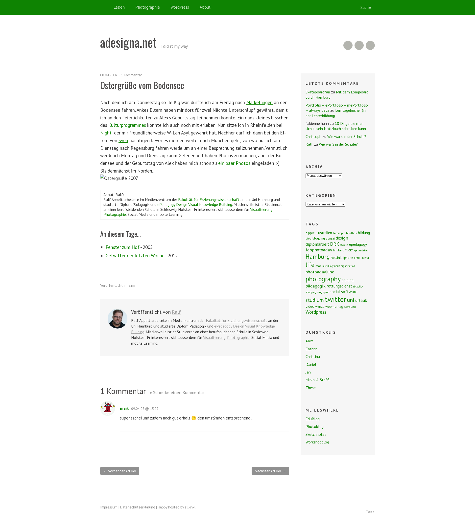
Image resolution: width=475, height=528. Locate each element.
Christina (313, 356)
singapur (323, 292)
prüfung (348, 280)
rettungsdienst (339, 286)
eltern (344, 244)
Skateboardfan (318, 91)
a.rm (131, 285)
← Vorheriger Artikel (119, 470)
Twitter (370, 45)
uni (350, 299)
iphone (348, 258)
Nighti (106, 133)
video (310, 306)
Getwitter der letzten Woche (135, 255)
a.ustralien (324, 232)
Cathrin (311, 348)
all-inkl (190, 507)
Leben (119, 7)
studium (315, 299)
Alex (309, 340)
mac (318, 266)
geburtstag (361, 250)
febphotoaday (319, 250)
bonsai (330, 238)
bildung (364, 232)
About (205, 7)
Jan (308, 372)
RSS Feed (348, 45)
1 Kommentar (131, 75)
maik (124, 408)
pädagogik (316, 286)
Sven (123, 140)
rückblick (358, 286)
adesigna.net (128, 42)
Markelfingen (259, 102)
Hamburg (318, 257)
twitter (335, 299)
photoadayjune (320, 272)
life (310, 265)
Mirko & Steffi (318, 379)
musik (325, 266)
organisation (348, 266)
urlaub (361, 300)
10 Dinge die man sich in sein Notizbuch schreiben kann (336, 126)
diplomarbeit (317, 244)
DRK (334, 244)
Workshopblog (317, 442)
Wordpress (316, 312)
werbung (350, 306)
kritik (357, 258)
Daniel (311, 364)
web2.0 (319, 306)
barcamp (338, 233)
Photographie (147, 7)
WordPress (179, 7)
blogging (318, 238)
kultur (365, 258)
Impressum (109, 507)
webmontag (334, 306)
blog (308, 238)
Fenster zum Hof (123, 247)
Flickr (359, 45)
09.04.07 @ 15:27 (145, 408)
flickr (349, 249)
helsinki (336, 257)
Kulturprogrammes (127, 125)
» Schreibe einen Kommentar (177, 392)
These (311, 387)
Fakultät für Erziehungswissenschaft (208, 199)
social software (343, 291)
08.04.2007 (109, 75)
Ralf (176, 312)
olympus (335, 266)
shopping (311, 292)
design (342, 238)
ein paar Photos (234, 163)
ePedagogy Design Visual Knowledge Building (194, 204)
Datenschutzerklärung (137, 507)
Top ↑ (370, 511)
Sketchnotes (316, 434)
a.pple (310, 233)
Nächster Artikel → (270, 470)
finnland (338, 250)
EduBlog (313, 418)
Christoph (313, 136)
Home (105, 7)
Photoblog (315, 426)
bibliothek (350, 233)
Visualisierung (261, 209)
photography (323, 279)
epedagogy (358, 244)
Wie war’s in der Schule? (346, 136)
